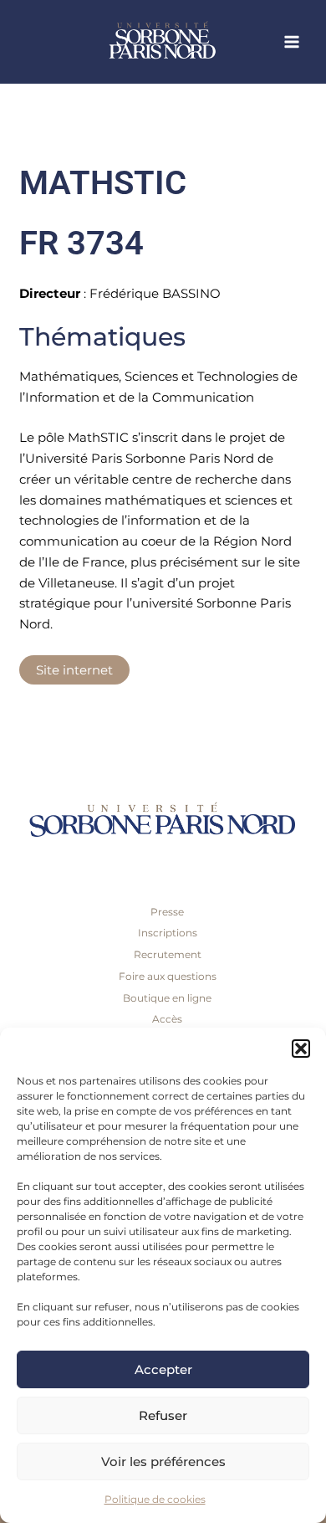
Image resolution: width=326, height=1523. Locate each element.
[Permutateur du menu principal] (292, 42)
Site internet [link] (74, 670)
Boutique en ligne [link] (167, 998)
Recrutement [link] (167, 954)
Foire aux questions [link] (167, 976)
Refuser (163, 1415)
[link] (192, 42)
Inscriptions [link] (167, 932)
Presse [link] (167, 911)
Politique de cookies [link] (155, 1499)
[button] (301, 1048)
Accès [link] (167, 1019)
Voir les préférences (163, 1461)
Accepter (163, 1369)
